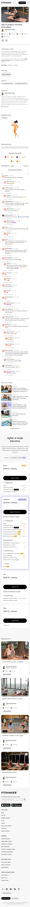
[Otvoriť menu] (28, 3)
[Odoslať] (24, 799)
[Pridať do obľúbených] (6, 40)
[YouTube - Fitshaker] (10, 889)
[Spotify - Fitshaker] (14, 889)
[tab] (22, 458)
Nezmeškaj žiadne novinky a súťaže (10, 797)
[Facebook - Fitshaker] (2, 889)
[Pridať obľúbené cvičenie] (10, 387)
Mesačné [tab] (6, 457)
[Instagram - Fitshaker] (6, 889)
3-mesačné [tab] (14, 457)
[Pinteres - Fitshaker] (18, 889)
